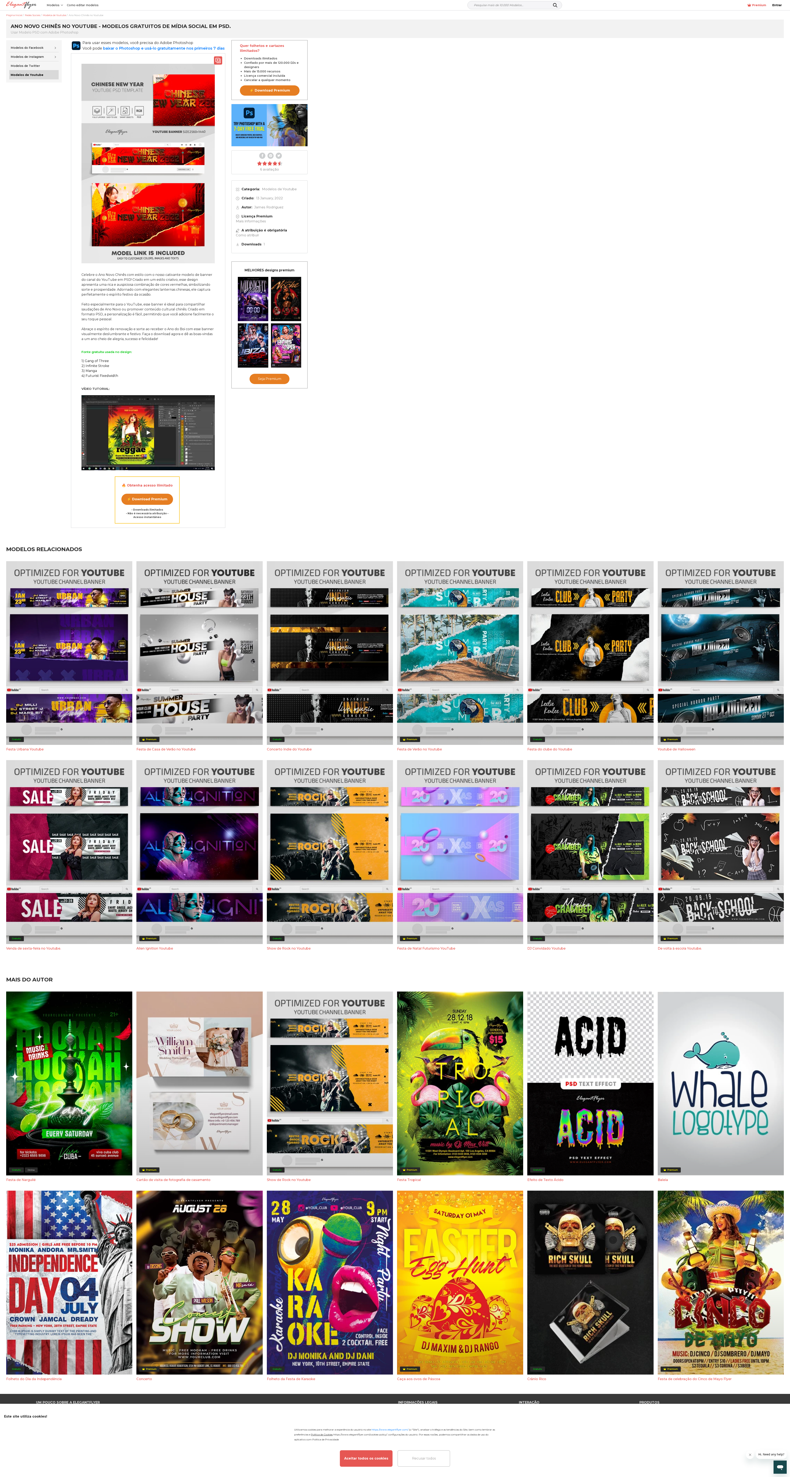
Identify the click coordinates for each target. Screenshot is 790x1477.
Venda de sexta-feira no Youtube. (33, 948)
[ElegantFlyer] (21, 5)
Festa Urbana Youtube (25, 749)
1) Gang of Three (95, 361)
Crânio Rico (536, 1379)
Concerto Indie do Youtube (289, 749)
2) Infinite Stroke (95, 366)
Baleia (663, 1180)
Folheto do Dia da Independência (34, 1379)
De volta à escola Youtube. (680, 948)
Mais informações (251, 221)
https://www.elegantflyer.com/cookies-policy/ (360, 1434)
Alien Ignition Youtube (154, 948)
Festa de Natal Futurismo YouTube (426, 948)
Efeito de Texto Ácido (545, 1180)
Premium (759, 5)
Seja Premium (269, 379)
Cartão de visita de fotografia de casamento (173, 1180)
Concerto (144, 1379)
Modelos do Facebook (27, 48)
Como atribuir (247, 235)
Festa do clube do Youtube (549, 749)
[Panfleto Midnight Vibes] (253, 299)
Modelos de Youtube (279, 189)
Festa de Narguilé (21, 1180)
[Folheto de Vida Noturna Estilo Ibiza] (253, 345)
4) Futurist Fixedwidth (99, 376)
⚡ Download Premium (147, 499)
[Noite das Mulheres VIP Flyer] (286, 345)
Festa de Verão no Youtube (419, 749)
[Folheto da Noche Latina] (286, 299)
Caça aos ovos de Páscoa (418, 1379)
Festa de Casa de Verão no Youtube (166, 749)
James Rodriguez (268, 207)
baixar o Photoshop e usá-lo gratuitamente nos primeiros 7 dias (164, 48)
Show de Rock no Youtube (289, 948)
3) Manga (89, 371)
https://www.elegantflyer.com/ (390, 1429)
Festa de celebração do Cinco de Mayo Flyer (695, 1379)
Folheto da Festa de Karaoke (291, 1379)
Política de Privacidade (325, 1439)
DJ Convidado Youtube (546, 948)
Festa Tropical (409, 1180)
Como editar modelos (83, 5)
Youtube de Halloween (676, 749)
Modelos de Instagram (27, 57)
